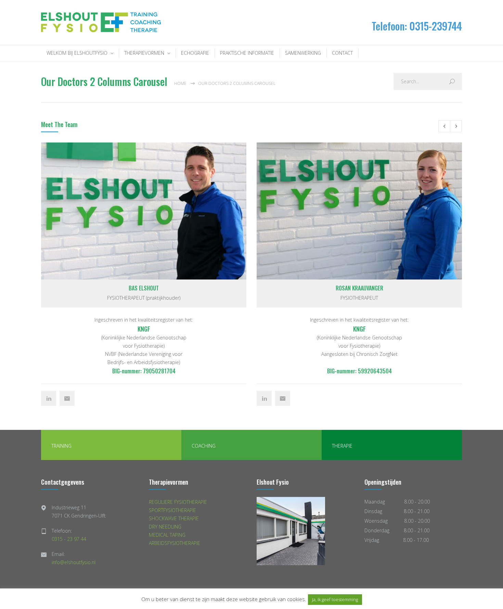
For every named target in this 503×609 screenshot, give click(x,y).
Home (180, 83)
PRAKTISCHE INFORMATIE (247, 53)
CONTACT (342, 53)
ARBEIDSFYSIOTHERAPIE (174, 543)
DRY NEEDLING (165, 526)
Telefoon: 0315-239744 (417, 26)
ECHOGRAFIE (195, 53)
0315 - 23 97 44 (69, 539)
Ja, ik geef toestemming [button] (335, 599)
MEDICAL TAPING (167, 535)
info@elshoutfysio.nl (73, 562)
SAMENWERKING (303, 53)
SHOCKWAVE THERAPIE (174, 518)
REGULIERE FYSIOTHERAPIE (178, 502)
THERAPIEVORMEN (144, 53)
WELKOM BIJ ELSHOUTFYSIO (77, 53)
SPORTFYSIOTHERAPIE (172, 510)
